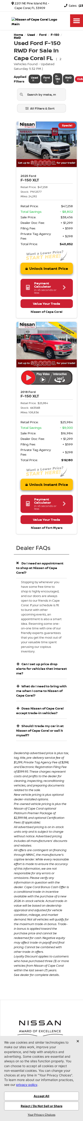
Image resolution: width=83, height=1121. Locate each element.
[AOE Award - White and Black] (40, 1028)
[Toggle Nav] (76, 20)
